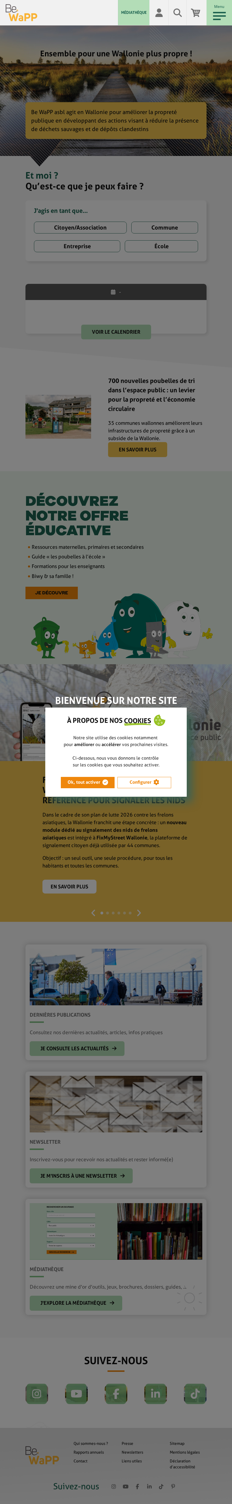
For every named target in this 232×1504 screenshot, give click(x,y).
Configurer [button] (140, 782)
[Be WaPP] (62, 12)
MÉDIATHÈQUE (134, 12)
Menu (219, 6)
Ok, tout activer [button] (84, 782)
